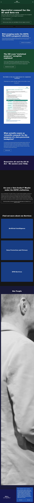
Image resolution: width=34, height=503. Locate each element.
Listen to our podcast (26, 42)
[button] (2, 2)
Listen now (7, 150)
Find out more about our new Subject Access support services (16, 22)
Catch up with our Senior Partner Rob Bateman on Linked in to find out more (17, 202)
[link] (17, 2)
